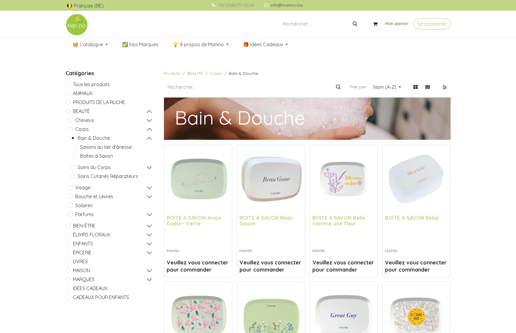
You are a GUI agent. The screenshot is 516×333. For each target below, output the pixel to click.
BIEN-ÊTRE (84, 226)
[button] (387, 87)
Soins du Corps (94, 167)
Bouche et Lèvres (94, 196)
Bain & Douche (94, 138)
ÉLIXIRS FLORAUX (91, 235)
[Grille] (415, 87)
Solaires (84, 205)
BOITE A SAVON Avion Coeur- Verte (194, 220)
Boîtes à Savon (96, 156)
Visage (82, 187)
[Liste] (427, 87)
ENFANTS (83, 244)
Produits (172, 73)
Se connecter (432, 24)
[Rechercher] (355, 23)
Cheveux (84, 120)
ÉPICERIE (82, 252)
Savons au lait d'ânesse (106, 147)
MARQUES (84, 279)
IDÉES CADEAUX (90, 288)
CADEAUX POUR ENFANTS (101, 297)
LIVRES (80, 261)
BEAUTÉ (81, 111)
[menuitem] (90, 44)
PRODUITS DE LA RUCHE (99, 102)
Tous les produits (91, 84)
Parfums (84, 214)
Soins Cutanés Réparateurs (108, 176)
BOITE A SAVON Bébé (412, 217)
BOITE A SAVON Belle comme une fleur (338, 220)
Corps (82, 129)
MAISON (81, 270)
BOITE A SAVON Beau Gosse (266, 220)
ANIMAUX (83, 93)
